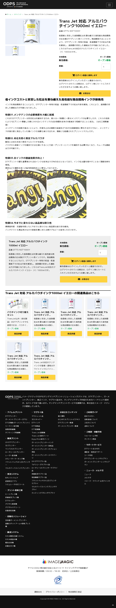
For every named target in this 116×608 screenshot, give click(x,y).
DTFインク (17, 14)
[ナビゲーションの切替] (109, 5)
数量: (61, 65)
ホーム (9, 14)
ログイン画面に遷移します (86, 75)
